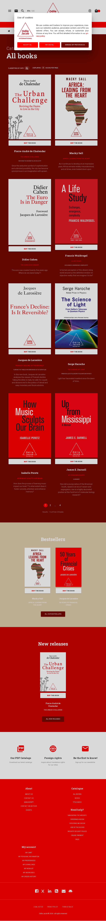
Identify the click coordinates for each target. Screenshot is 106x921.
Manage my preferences (75, 45)
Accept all (27, 45)
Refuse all (49, 45)
